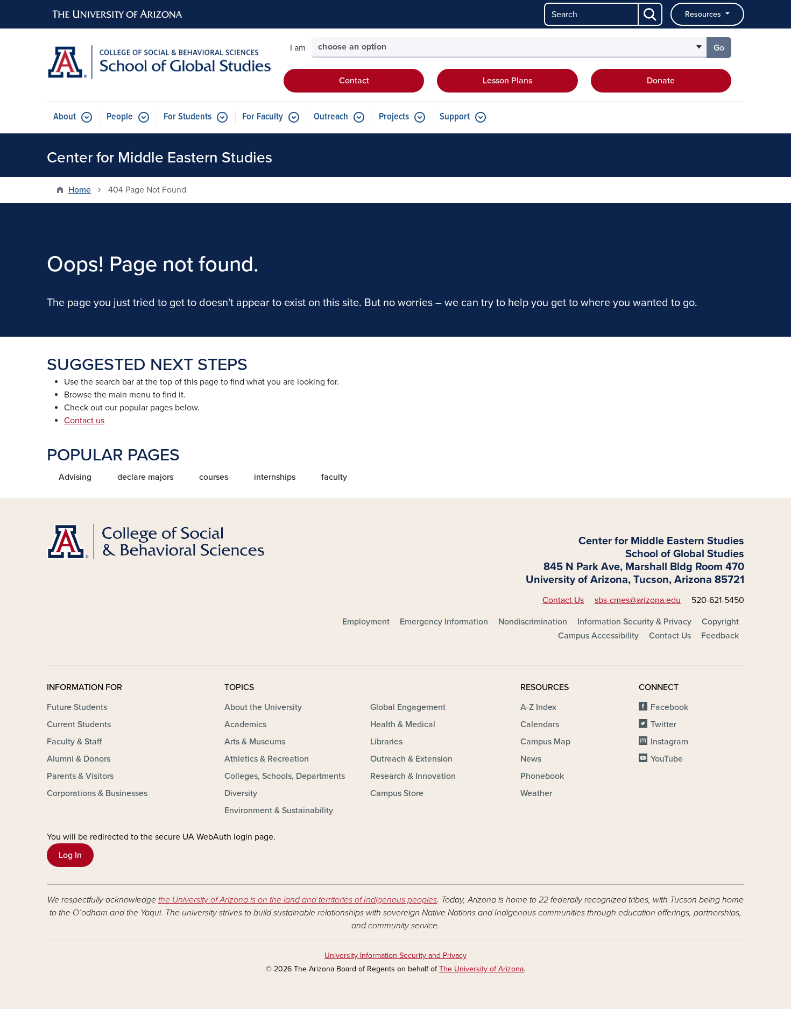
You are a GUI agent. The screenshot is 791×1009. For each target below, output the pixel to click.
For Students (187, 117)
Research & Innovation (413, 776)
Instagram (669, 741)
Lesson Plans (507, 80)
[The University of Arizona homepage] (117, 14)
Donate (661, 80)
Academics (245, 724)
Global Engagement (408, 707)
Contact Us (563, 600)
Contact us (84, 420)
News (530, 759)
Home (79, 189)
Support (455, 117)
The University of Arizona (481, 969)
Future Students (77, 707)
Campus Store (396, 793)
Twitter (663, 724)
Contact (354, 80)
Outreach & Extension (411, 759)
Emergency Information (444, 621)
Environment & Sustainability (278, 810)
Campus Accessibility (598, 635)
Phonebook (542, 776)
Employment (366, 621)
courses (213, 477)
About (64, 117)
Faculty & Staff (74, 741)
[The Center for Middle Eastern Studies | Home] (159, 62)
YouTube (667, 759)
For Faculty (262, 117)
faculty (334, 477)
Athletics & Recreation (266, 759)
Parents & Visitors (80, 776)
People (120, 117)
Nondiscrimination (532, 621)
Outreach (331, 117)
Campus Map (545, 741)
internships (274, 477)
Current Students (79, 724)
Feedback (720, 635)
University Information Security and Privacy (395, 955)
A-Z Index (538, 707)
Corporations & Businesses (97, 793)
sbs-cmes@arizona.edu (638, 600)
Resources (704, 14)
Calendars (539, 724)
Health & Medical (402, 724)
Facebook (669, 707)
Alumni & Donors (78, 759)
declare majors (145, 477)
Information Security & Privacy (634, 621)
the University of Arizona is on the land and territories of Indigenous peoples (297, 899)
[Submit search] (650, 14)
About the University (263, 707)
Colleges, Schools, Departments (284, 776)
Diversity (240, 793)
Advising (75, 477)
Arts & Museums (254, 741)
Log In (70, 855)
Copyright (720, 621)
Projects (394, 117)
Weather (536, 793)
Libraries (386, 741)
